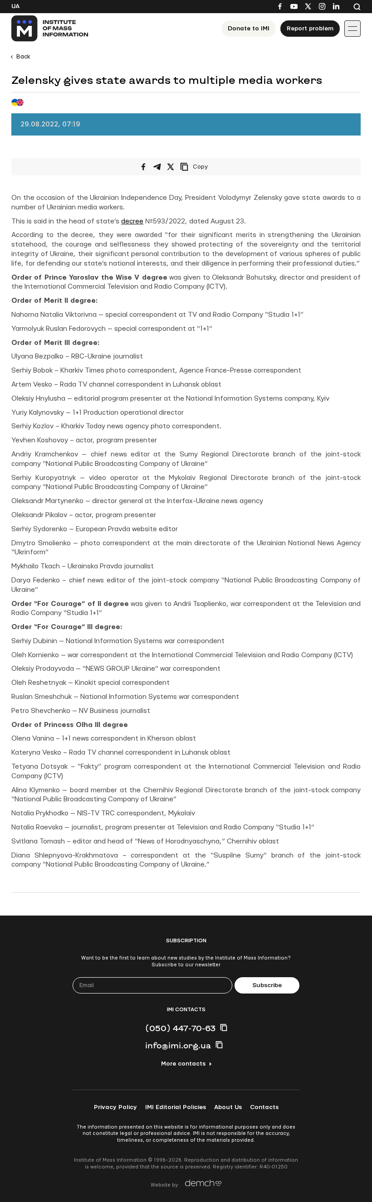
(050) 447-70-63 (180, 1028)
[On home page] (50, 28)
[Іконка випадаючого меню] (352, 28)
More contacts (183, 1064)
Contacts (264, 1107)
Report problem (310, 28)
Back (23, 56)
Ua (15, 6)
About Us (228, 1107)
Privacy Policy (115, 1107)
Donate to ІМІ (248, 28)
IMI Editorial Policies (175, 1107)
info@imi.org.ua (178, 1045)
